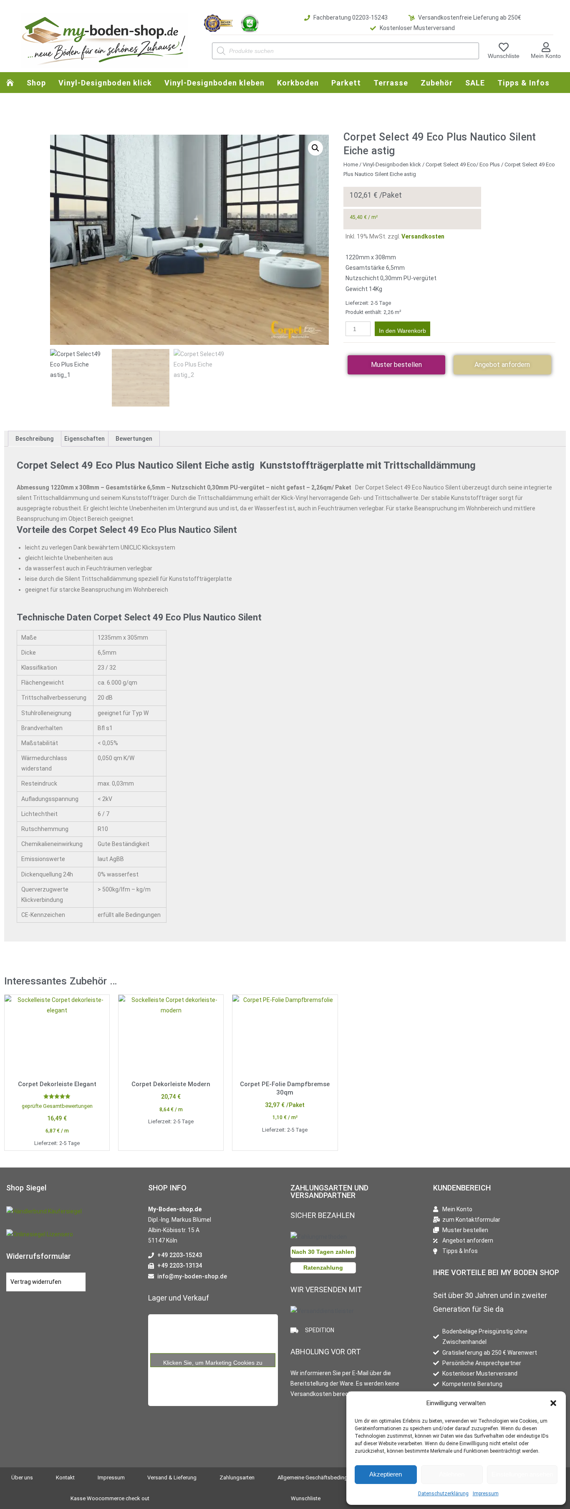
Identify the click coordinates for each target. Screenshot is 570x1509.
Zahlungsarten (237, 1477)
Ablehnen (451, 1474)
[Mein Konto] (546, 47)
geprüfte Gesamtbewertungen (57, 1106)
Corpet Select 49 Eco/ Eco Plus (463, 164)
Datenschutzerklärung (443, 1493)
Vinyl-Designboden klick (392, 164)
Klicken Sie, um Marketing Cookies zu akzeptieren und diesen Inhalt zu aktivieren (213, 1363)
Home (350, 164)
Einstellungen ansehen (522, 1474)
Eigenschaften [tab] (84, 438)
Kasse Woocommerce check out (110, 1498)
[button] (553, 1403)
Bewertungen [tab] (134, 438)
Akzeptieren (385, 1474)
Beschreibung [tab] (34, 438)
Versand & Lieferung (172, 1477)
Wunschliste (504, 56)
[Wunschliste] (504, 47)
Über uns (22, 1477)
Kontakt (65, 1477)
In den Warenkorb (402, 330)
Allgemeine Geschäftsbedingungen (320, 1477)
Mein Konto (546, 56)
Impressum (486, 1493)
